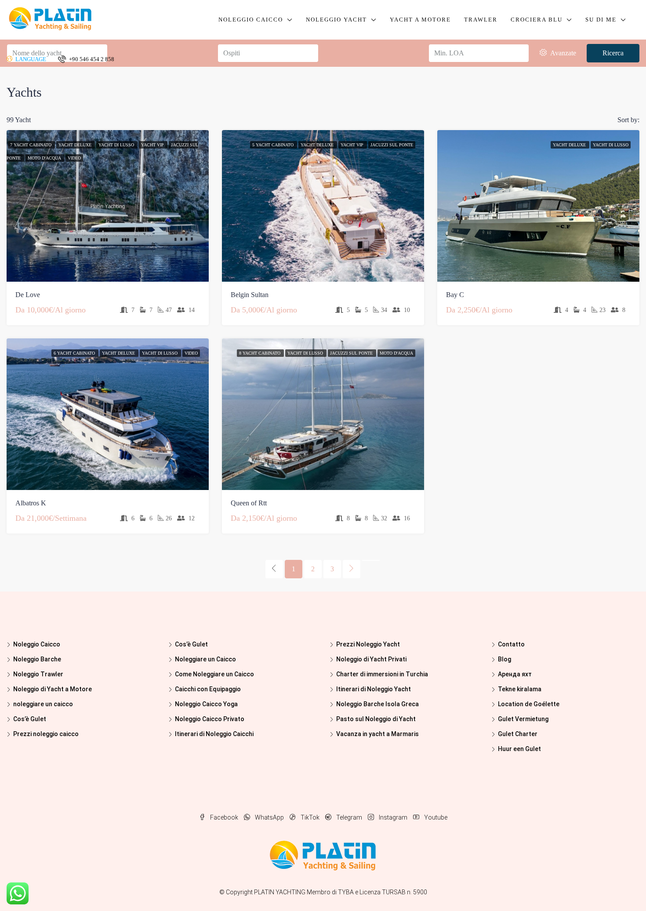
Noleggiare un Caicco (205, 659)
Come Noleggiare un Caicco (214, 674)
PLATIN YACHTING (279, 892)
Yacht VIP (153, 144)
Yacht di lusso (116, 144)
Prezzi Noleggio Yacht (368, 644)
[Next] (351, 569)
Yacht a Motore (420, 19)
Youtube (435, 817)
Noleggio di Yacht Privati (371, 659)
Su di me (601, 19)
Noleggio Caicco (250, 19)
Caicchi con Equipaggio (208, 689)
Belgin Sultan (250, 294)
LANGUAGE (30, 59)
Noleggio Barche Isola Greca (377, 704)
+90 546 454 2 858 (91, 59)
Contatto (511, 644)
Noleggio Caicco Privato (209, 718)
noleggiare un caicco (43, 704)
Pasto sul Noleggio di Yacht (376, 718)
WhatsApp (269, 817)
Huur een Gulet (519, 748)
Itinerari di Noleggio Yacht (373, 689)
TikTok (310, 817)
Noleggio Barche (37, 659)
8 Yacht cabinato (260, 353)
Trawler (480, 19)
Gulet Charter (517, 733)
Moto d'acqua (45, 158)
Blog (504, 659)
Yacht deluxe (75, 144)
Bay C (455, 294)
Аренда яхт (515, 674)
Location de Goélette (528, 704)
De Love (27, 294)
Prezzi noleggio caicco (46, 733)
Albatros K (30, 503)
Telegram (349, 817)
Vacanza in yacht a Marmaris (377, 733)
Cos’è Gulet (29, 718)
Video (74, 158)
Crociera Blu (537, 19)
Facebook (224, 817)
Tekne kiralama (519, 689)
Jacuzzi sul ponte (391, 144)
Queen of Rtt (249, 503)
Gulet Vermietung (523, 718)
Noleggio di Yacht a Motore (52, 689)
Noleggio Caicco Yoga (206, 704)
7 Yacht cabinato (31, 144)
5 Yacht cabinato (273, 144)
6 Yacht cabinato (75, 353)
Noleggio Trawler (38, 674)
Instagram (393, 817)
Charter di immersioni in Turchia (382, 674)
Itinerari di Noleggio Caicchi (214, 733)
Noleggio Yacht (336, 19)
